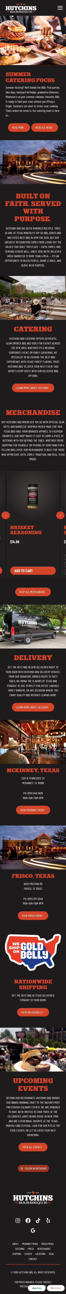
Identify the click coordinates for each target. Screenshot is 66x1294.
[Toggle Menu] (60, 8)
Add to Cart (23, 570)
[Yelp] (48, 1221)
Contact (33, 1258)
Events (28, 1253)
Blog (51, 1253)
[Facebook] (28, 1221)
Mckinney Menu (30, 1243)
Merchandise (44, 1248)
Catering (19, 1248)
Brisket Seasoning (26, 530)
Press (31, 1248)
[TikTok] (38, 1221)
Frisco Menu (47, 1243)
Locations (40, 1253)
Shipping (16, 1253)
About (15, 1243)
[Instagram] (18, 1221)
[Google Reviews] (33, 1231)
